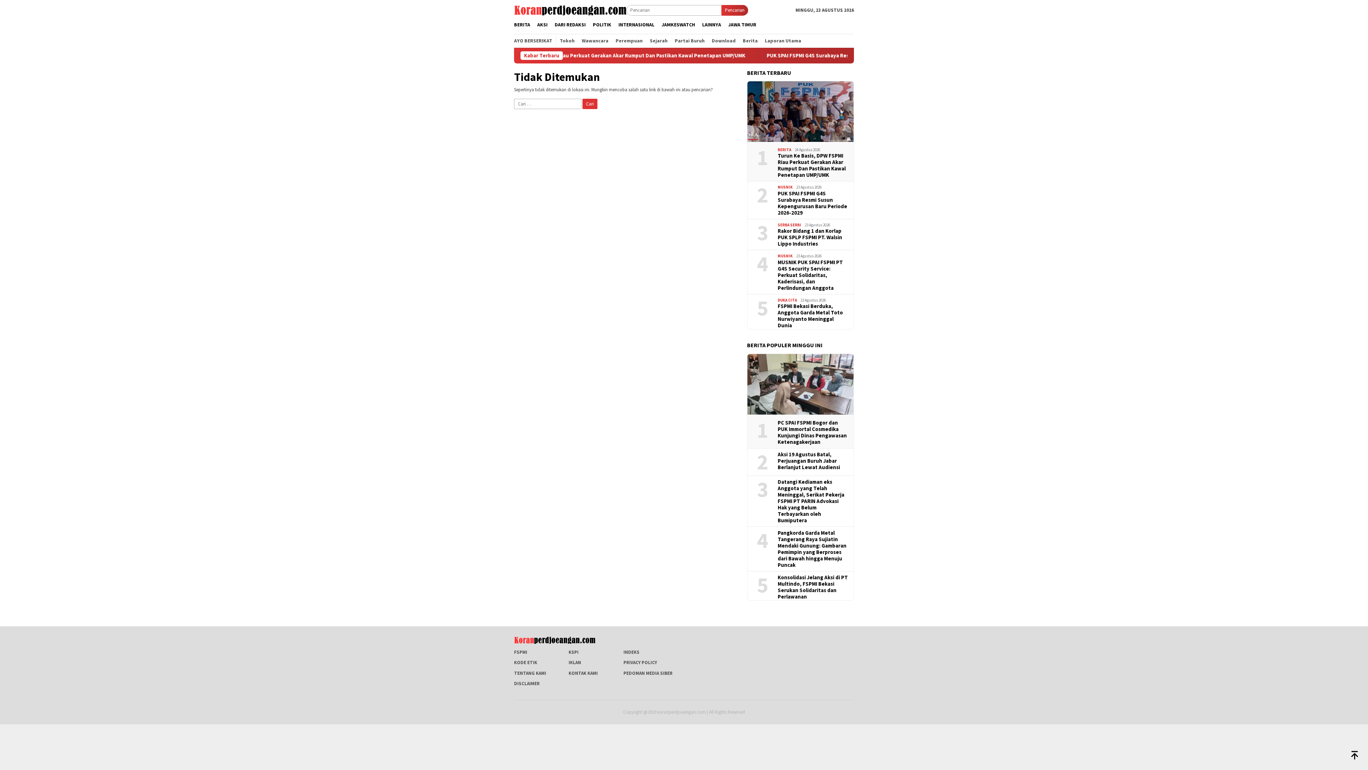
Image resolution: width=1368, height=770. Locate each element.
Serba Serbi (789, 224)
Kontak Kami (583, 673)
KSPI (574, 652)
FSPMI (520, 652)
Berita (784, 149)
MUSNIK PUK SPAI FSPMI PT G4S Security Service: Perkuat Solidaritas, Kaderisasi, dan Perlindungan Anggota (810, 275)
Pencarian (735, 10)
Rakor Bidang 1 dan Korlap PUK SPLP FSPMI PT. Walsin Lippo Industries (810, 237)
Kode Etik (525, 662)
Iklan (575, 662)
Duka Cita (787, 300)
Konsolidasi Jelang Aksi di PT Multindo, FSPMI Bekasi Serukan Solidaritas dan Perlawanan (813, 587)
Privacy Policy (640, 662)
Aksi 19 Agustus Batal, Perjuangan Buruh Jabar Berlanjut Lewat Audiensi (809, 461)
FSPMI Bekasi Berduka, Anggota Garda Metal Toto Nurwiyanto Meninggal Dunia (810, 316)
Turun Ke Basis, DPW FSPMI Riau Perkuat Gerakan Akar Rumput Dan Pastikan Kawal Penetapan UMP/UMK (571, 55)
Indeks (631, 652)
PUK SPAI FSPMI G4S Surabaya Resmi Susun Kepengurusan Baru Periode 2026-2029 (820, 55)
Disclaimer (527, 684)
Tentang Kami (530, 673)
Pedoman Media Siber (648, 673)
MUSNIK (785, 187)
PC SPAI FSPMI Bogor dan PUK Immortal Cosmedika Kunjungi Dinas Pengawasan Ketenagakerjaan (812, 432)
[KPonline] (570, 10)
